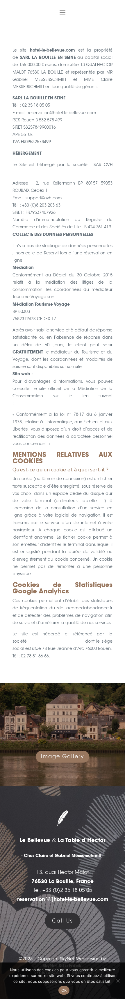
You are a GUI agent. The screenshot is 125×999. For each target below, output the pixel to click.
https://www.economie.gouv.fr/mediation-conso (63, 403)
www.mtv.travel (48, 373)
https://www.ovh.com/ (35, 171)
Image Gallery (62, 756)
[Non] (118, 981)
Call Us (62, 921)
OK (64, 990)
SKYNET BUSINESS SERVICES (56, 641)
